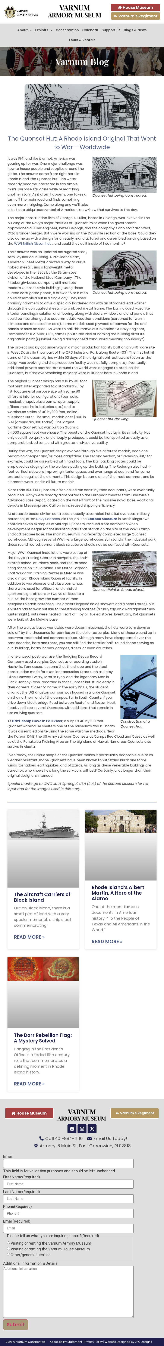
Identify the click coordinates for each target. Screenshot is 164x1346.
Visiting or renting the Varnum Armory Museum (51, 1243)
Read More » (29, 937)
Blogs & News (135, 30)
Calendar (90, 30)
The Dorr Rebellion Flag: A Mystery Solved (43, 1038)
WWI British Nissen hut (32, 243)
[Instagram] (82, 1128)
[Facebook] (71, 1128)
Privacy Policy (93, 1342)
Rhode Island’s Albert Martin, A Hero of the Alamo (118, 893)
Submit (16, 1324)
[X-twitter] (92, 1128)
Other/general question (31, 1255)
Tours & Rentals (82, 40)
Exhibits (41, 30)
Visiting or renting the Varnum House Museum (50, 1249)
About (22, 30)
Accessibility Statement (66, 1342)
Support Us (111, 30)
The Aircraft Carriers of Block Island (42, 897)
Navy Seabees (48, 518)
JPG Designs (143, 1342)
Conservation (67, 30)
